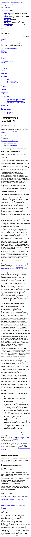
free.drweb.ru (7, 18)
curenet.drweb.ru (8, 24)
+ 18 (3, 435)
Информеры (10, 113)
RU (2, 68)
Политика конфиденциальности (16, 505)
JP (9, 68)
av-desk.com (7, 21)
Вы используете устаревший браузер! (12, 2)
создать (15, 131)
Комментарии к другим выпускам (10, 499)
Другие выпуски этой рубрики (9, 141)
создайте (15, 439)
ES (6, 68)
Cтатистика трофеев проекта (15, 101)
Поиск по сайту (5, 33)
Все (8, 79)
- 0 (6, 435)
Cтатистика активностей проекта (16, 99)
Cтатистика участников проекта (16, 102)
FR (8, 68)
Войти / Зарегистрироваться (9, 48)
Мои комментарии (12, 82)
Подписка (10, 112)
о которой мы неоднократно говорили (12, 267)
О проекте (3, 505)
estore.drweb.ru (8, 16)
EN (4, 68)
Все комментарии (12, 81)
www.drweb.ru (8, 13)
